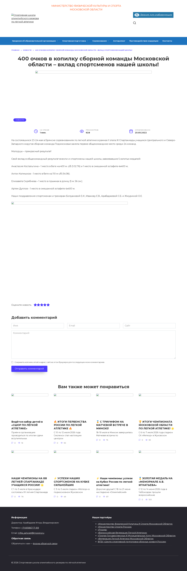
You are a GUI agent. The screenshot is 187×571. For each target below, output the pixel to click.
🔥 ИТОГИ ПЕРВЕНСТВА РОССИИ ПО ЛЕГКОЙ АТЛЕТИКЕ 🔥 (70, 425)
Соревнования (99, 41)
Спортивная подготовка (74, 41)
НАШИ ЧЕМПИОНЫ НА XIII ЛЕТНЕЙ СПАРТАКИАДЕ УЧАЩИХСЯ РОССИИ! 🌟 (29, 481)
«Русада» (102, 530)
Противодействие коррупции (143, 41)
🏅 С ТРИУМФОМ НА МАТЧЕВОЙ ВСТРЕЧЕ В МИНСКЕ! (112, 425)
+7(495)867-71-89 (30, 528)
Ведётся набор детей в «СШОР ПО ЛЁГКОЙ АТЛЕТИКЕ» (27, 425)
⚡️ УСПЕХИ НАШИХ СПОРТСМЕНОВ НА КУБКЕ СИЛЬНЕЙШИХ (71, 481)
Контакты (167, 41)
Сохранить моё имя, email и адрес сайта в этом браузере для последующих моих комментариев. (60, 362)
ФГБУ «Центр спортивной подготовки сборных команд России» (132, 541)
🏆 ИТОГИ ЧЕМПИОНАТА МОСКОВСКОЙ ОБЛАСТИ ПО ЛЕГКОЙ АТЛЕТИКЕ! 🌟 (157, 425)
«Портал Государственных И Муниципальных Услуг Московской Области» (137, 535)
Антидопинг (119, 41)
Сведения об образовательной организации (34, 41)
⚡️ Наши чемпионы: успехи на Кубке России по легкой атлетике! (114, 481)
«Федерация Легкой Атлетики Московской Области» (126, 538)
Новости (20, 120)
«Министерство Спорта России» (115, 527)
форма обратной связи (45, 543)
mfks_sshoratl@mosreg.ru (31, 533)
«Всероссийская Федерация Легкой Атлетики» (122, 533)
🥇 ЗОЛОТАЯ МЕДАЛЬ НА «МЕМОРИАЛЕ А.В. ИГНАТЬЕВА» (155, 481)
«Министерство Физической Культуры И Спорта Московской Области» (135, 524)
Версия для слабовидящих (155, 14)
